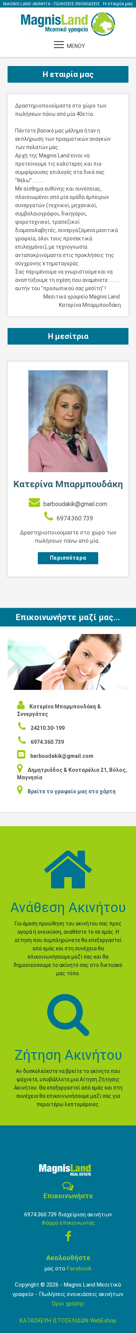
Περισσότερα (68, 558)
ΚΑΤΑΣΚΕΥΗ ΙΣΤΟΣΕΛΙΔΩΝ (55, 1320)
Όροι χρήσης (68, 1303)
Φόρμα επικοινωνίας (68, 1222)
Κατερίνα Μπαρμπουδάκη (68, 484)
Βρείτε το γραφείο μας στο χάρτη (72, 791)
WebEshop (103, 1320)
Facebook (79, 1268)
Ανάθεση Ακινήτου (68, 907)
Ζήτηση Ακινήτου (68, 1055)
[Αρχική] (68, 23)
